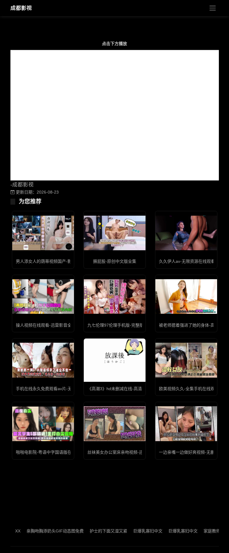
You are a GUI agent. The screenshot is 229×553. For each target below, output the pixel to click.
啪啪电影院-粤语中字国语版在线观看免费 (54, 452)
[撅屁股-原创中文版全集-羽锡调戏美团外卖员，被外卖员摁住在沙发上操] (115, 233)
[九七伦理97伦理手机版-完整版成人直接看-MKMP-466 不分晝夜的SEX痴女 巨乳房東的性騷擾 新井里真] (115, 296)
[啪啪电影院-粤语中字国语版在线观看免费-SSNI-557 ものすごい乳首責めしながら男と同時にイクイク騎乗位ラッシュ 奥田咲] (43, 424)
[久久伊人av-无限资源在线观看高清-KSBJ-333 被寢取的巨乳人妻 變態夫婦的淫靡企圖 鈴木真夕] (186, 233)
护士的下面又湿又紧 (100, 531)
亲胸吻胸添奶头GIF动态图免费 (46, 531)
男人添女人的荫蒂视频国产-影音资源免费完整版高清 (64, 261)
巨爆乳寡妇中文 (139, 531)
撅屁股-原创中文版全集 (114, 261)
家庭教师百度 (207, 531)
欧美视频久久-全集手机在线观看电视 (193, 388)
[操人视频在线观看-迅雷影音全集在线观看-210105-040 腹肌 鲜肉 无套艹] (43, 296)
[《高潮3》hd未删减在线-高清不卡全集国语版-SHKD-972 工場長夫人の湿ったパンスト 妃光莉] (115, 360)
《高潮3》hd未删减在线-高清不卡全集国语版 (129, 388)
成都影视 (21, 8)
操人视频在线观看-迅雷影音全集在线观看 (54, 325)
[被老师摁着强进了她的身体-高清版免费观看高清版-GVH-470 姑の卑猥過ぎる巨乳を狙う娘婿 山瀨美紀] (186, 296)
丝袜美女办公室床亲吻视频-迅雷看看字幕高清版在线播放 (140, 452)
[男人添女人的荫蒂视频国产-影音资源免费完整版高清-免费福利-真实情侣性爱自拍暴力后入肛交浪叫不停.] (43, 233)
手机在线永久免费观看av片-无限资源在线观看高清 (62, 388)
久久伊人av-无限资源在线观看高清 (191, 261)
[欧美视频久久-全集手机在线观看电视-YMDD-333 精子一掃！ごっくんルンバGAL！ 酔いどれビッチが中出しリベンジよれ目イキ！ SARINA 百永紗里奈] (186, 360)
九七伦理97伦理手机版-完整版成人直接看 (126, 325)
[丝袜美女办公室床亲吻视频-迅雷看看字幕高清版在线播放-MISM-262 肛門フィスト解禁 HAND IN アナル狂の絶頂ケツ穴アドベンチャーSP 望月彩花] (115, 423)
